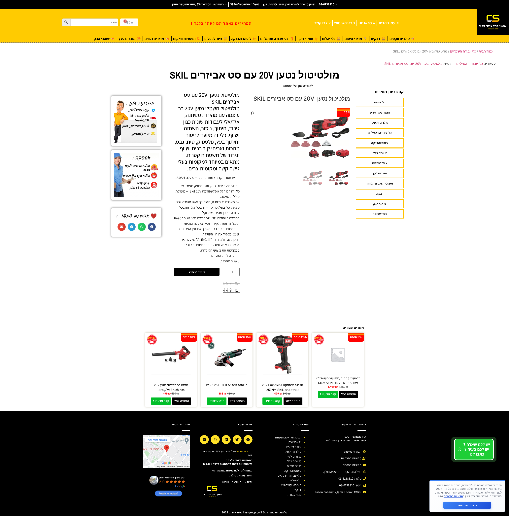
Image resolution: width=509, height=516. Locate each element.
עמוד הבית (486, 51)
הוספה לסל (197, 272)
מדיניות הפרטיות (453, 496)
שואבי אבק (379, 204)
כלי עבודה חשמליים (463, 51)
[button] (252, 113)
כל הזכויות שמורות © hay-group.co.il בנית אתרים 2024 (254, 512)
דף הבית (248, 451)
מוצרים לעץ (380, 173)
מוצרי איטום (294, 466)
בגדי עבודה (380, 214)
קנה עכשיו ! (328, 394)
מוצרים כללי (379, 153)
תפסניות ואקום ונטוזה (380, 183)
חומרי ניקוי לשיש (380, 112)
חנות (239, 451)
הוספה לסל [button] (348, 394)
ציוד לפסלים (379, 163)
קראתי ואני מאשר (467, 505)
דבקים (380, 193)
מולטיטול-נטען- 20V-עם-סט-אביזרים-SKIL (413, 64)
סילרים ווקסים (379, 122)
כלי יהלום (380, 102)
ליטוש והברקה (379, 143)
